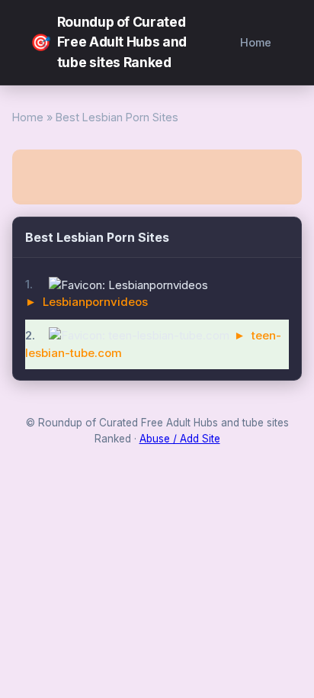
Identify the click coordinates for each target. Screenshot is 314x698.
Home (255, 42)
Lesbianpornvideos (95, 301)
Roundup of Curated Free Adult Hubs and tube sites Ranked (108, 42)
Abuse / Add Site (179, 439)
